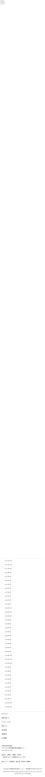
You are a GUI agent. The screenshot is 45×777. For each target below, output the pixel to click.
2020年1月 (8, 651)
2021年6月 (8, 584)
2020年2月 (8, 647)
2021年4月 (8, 592)
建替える (4, 726)
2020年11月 (8, 612)
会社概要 (4, 738)
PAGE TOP (41, 751)
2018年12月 (8, 703)
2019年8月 (8, 671)
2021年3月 (8, 596)
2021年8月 (8, 576)
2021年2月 (8, 600)
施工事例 (4, 730)
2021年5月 (8, 588)
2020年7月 (8, 627)
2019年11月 (8, 659)
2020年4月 (8, 639)
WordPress (13, 771)
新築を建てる (6, 718)
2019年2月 (8, 695)
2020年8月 (8, 624)
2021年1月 (8, 604)
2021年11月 (8, 564)
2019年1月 (8, 699)
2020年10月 (8, 616)
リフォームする (6, 722)
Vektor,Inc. (21, 773)
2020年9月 (8, 620)
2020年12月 (8, 608)
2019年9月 (8, 667)
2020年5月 (8, 635)
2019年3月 (8, 691)
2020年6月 (8, 632)
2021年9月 (8, 572)
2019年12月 (8, 655)
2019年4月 (8, 687)
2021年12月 (8, 560)
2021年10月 (8, 568)
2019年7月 (8, 675)
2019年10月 (8, 663)
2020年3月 (8, 643)
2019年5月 (8, 683)
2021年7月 (8, 580)
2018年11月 (8, 706)
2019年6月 (8, 679)
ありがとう (5, 713)
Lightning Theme (23, 771)
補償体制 (4, 734)
